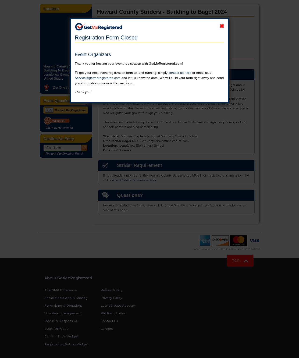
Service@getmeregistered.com (98, 78)
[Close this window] (222, 26)
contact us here (179, 72)
